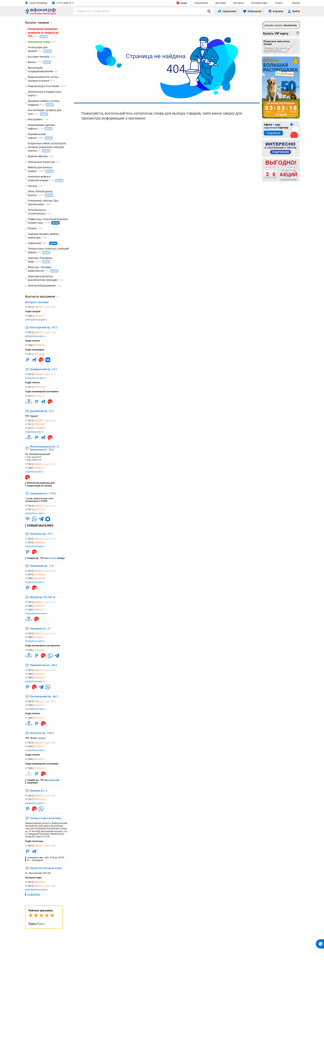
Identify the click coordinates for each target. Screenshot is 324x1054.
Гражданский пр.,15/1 (43, 369)
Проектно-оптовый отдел (46, 868)
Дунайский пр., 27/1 (42, 411)
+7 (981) (35, 316)
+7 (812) (40, 307)
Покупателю (201, 3)
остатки (52, 558)
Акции (183, 3)
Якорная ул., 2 (38, 790)
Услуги (278, 3)
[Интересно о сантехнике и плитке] (281, 148)
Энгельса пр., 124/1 (42, 732)
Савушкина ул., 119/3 (43, 493)
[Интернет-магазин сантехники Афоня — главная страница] (40, 14)
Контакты (238, 3)
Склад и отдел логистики (45, 818)
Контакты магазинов (41, 296)
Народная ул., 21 (40, 628)
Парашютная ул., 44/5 (43, 665)
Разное (296, 3)
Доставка (220, 3)
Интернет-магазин (37, 302)
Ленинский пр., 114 (41, 565)
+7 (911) (35, 354)
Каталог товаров (38, 22)
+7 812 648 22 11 (65, 3)
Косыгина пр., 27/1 (41, 533)
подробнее (33, 894)
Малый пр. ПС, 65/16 (42, 597)
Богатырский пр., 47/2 (43, 327)
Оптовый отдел (259, 3)
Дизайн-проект (280, 25)
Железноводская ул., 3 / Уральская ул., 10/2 (45, 448)
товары (52, 780)
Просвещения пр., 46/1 (44, 696)
